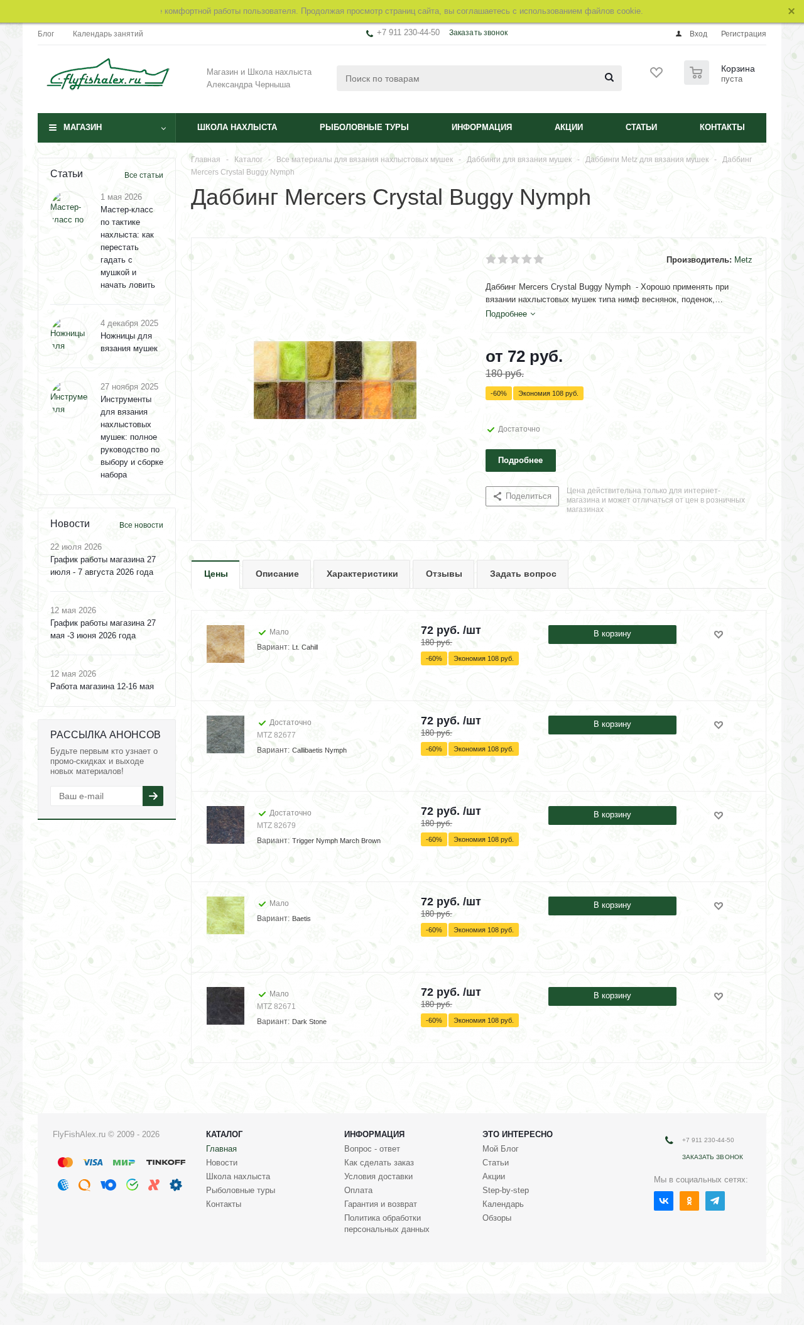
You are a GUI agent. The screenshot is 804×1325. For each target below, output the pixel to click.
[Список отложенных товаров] (657, 76)
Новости (221, 1162)
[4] (527, 259)
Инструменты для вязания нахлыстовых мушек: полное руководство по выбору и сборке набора (131, 437)
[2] (503, 259)
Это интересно (517, 1134)
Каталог (224, 1134)
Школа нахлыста (237, 127)
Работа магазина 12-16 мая (102, 686)
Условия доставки (378, 1176)
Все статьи (143, 175)
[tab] (510, 314)
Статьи (641, 127)
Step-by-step (505, 1190)
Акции (569, 127)
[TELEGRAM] (715, 1201)
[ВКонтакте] (663, 1201)
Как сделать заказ (379, 1162)
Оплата (358, 1190)
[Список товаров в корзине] (721, 81)
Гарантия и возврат (380, 1204)
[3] (515, 259)
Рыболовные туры (364, 127)
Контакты (722, 127)
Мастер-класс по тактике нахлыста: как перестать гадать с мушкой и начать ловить (127, 247)
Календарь (503, 1204)
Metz (743, 259)
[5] (539, 259)
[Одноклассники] (689, 1201)
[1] (491, 259)
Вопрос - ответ (372, 1148)
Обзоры (496, 1218)
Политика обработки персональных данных (387, 1223)
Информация (482, 127)
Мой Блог (500, 1148)
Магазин (82, 127)
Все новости (141, 525)
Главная (221, 1148)
